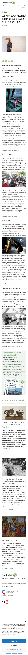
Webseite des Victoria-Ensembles (15, 346)
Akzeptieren (14, 641)
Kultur (4, 12)
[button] (25, 621)
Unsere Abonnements (5, 618)
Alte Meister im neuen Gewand (12, 540)
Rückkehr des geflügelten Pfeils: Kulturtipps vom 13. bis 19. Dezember (13, 424)
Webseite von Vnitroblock (13, 150)
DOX (15, 284)
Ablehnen (14, 645)
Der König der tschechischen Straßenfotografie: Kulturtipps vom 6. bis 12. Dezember (14, 481)
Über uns (3, 609)
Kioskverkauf (4, 616)
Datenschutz (8, 653)
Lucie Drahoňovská (5, 25)
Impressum (20, 653)
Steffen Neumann (5, 568)
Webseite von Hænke (12, 216)
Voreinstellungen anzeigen (14, 649)
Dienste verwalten (14, 637)
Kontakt (3, 614)
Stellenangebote (4, 611)
